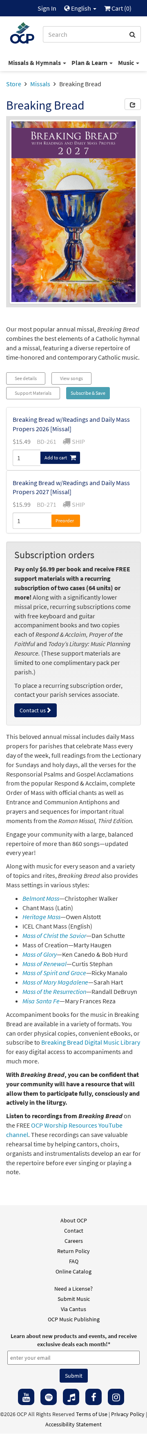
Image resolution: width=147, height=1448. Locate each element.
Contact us (33, 710)
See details (26, 378)
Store (13, 84)
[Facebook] (93, 1397)
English (81, 8)
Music (126, 62)
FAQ (73, 1261)
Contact (73, 1230)
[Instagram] (116, 1397)
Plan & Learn (90, 62)
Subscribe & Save (88, 393)
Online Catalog (73, 1271)
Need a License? (73, 1288)
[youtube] (26, 1397)
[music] (71, 1397)
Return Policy (73, 1251)
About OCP (73, 1220)
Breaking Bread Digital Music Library (90, 1042)
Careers (74, 1240)
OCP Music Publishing (74, 1319)
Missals (40, 84)
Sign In (47, 8)
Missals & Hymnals (35, 62)
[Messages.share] (133, 104)
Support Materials (33, 393)
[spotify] (48, 1397)
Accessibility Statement (73, 1424)
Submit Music (74, 1299)
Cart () (120, 8)
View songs (71, 378)
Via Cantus (73, 1309)
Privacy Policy (128, 1414)
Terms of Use (91, 1414)
